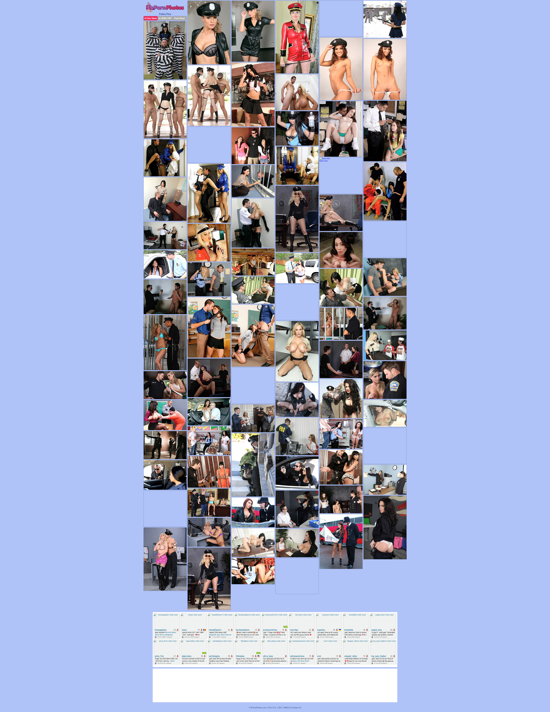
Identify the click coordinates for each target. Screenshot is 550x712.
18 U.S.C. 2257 (275, 707)
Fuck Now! (179, 18)
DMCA (286, 707)
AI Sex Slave (150, 18)
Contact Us (296, 707)
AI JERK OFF (165, 18)
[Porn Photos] (165, 7)
